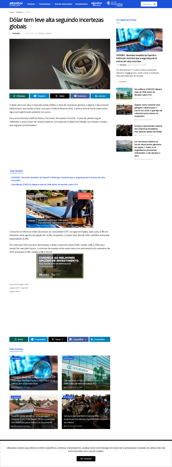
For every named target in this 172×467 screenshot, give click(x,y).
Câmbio (28, 12)
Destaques (16, 358)
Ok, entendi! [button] (86, 459)
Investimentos (81, 4)
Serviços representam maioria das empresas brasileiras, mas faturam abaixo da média (85, 419)
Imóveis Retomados (63, 4)
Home (11, 12)
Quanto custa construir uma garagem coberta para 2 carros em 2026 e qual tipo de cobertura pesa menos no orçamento (32, 419)
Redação (16, 33)
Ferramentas (44, 4)
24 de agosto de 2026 (21, 387)
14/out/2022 (29, 33)
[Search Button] (154, 4)
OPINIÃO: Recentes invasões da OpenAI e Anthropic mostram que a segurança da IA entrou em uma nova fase (33, 380)
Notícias (31, 4)
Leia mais (124, 80)
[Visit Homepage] (16, 4)
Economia (16, 397)
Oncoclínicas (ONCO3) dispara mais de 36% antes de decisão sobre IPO (44, 184)
